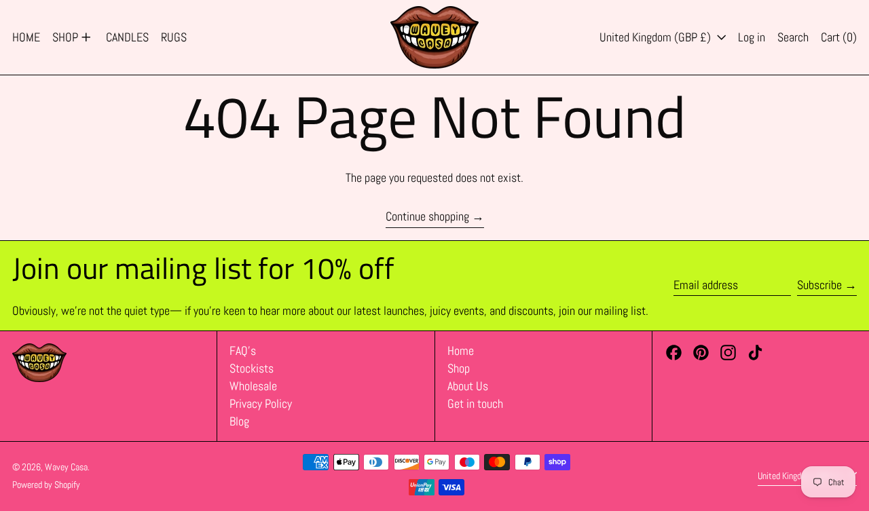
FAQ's (242, 350)
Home (460, 350)
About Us (467, 386)
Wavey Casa (66, 467)
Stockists (251, 368)
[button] (793, 37)
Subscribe (819, 284)
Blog (239, 421)
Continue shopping (427, 216)
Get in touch (475, 403)
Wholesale (253, 386)
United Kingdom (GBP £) (656, 37)
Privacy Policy (260, 403)
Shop (458, 368)
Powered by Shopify (46, 484)
